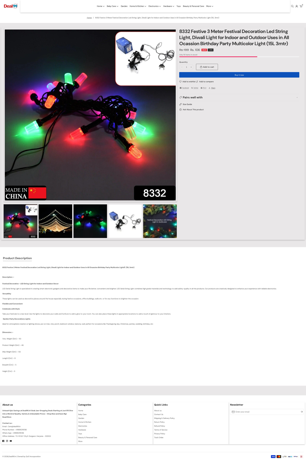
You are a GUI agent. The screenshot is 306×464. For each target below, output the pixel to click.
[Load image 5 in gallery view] (160, 221)
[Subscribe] (301, 411)
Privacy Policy (159, 434)
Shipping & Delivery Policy (164, 418)
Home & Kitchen (137, 6)
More (208, 6)
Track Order (158, 437)
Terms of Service (160, 430)
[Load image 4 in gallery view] (125, 221)
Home (99, 6)
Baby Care (111, 6)
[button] (239, 97)
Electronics (153, 6)
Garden (124, 6)
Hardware (167, 6)
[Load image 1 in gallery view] (20, 221)
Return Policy (159, 422)
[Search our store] (293, 6)
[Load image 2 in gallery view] (55, 221)
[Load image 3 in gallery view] (90, 221)
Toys (179, 6)
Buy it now (239, 75)
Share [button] (213, 88)
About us (157, 410)
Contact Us (158, 414)
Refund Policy (159, 426)
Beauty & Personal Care (193, 6)
